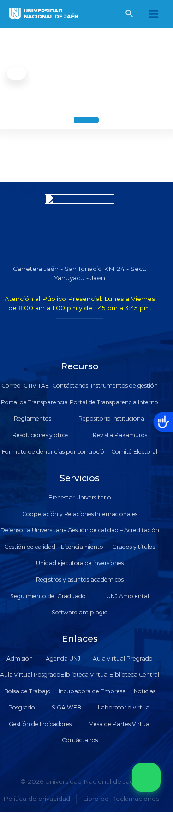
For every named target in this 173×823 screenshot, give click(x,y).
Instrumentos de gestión (124, 385)
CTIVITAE (36, 385)
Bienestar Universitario (79, 497)
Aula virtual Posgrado (30, 674)
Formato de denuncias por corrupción (55, 451)
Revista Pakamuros (120, 435)
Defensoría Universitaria (33, 530)
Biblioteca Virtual (84, 674)
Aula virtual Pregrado (123, 658)
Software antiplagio (80, 612)
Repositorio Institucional (112, 418)
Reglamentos (32, 418)
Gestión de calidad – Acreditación (113, 530)
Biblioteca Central (134, 674)
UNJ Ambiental (128, 596)
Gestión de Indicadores (40, 724)
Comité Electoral (134, 451)
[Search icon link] (129, 15)
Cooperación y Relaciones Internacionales (79, 514)
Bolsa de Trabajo (27, 691)
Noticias (144, 691)
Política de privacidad (36, 798)
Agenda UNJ (63, 658)
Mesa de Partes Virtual (120, 724)
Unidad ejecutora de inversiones (80, 562)
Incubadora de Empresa (92, 691)
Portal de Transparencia (34, 402)
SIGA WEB (66, 707)
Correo (11, 385)
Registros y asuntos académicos (80, 579)
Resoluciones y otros (40, 435)
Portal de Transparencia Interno (114, 402)
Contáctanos (70, 385)
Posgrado (21, 707)
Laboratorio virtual (124, 707)
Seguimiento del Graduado (48, 596)
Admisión (19, 658)
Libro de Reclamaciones (121, 798)
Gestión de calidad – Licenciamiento (53, 546)
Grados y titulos (133, 546)
